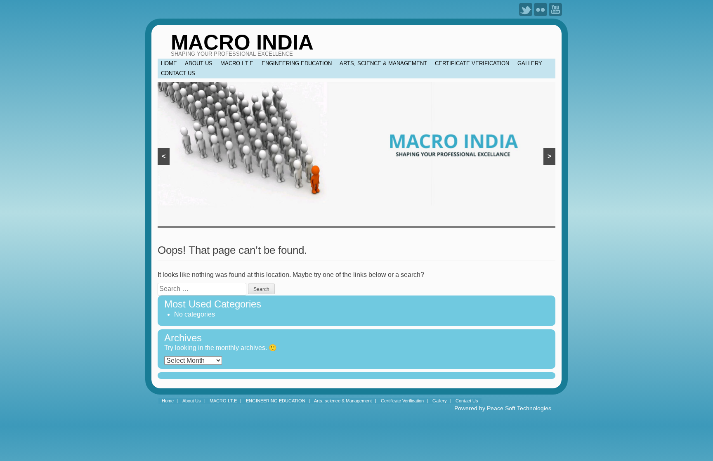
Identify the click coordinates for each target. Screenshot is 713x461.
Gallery (529, 63)
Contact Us (178, 73)
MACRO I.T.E (236, 63)
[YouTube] (555, 9)
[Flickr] (540, 9)
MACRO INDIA (242, 42)
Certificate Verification (472, 63)
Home (169, 63)
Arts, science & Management (383, 63)
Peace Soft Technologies (519, 408)
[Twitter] (525, 9)
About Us (198, 63)
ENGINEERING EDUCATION (297, 63)
